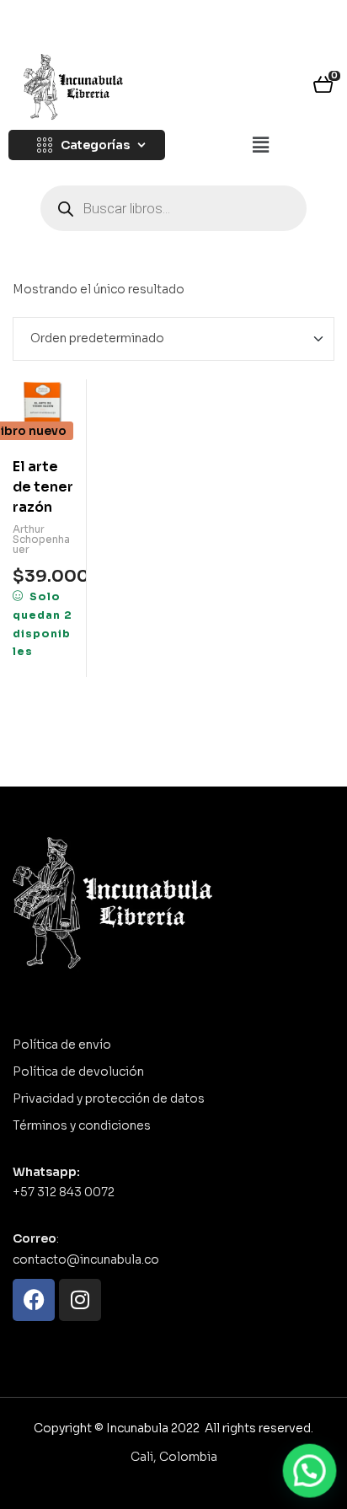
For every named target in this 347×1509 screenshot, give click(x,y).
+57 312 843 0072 (64, 1192)
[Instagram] (80, 1300)
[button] (260, 146)
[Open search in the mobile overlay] (173, 208)
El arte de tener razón (43, 487)
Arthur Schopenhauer (41, 539)
